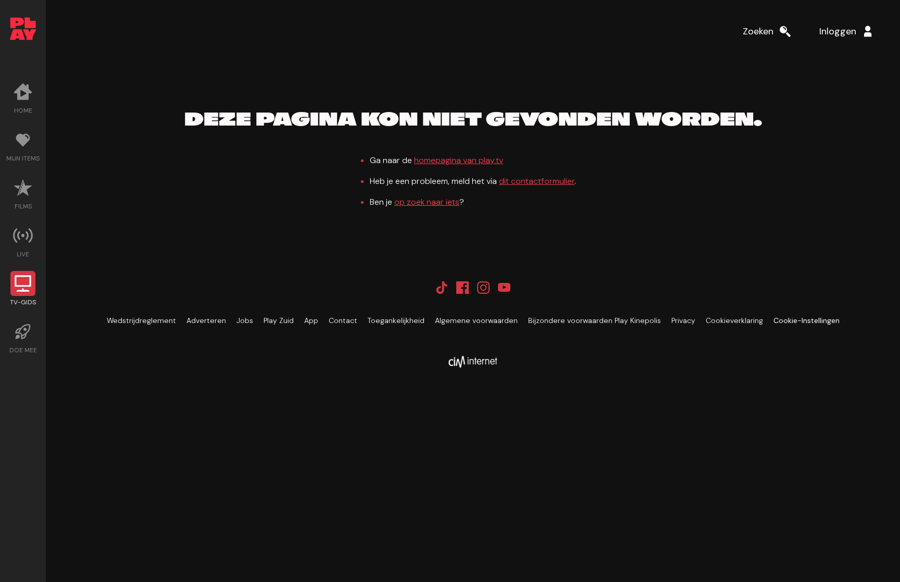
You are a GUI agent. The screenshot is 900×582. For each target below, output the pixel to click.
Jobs (244, 320)
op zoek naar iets (426, 201)
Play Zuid (279, 320)
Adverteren (206, 320)
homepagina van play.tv (458, 160)
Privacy (683, 320)
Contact (343, 320)
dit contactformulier (536, 181)
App (311, 320)
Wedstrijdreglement (141, 320)
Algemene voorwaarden (476, 320)
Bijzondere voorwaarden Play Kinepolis (594, 320)
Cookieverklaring (734, 320)
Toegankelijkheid (396, 320)
